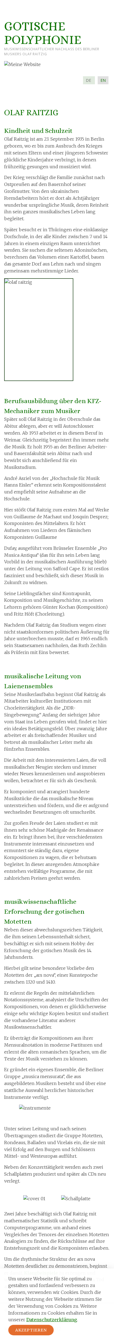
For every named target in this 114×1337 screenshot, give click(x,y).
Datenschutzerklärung (51, 1319)
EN (103, 80)
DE (89, 80)
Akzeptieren (31, 1330)
